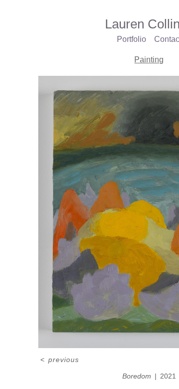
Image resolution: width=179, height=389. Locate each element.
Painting (149, 59)
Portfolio (131, 39)
